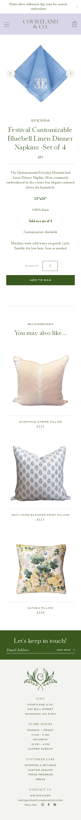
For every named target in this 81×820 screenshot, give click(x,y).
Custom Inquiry (40, 770)
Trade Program (40, 774)
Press (40, 779)
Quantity (31, 266)
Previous (10, 73)
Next (70, 73)
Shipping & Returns (40, 765)
